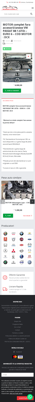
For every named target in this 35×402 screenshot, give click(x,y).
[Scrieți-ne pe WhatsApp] (30, 397)
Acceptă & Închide (25, 398)
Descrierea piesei (8, 101)
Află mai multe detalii (16, 393)
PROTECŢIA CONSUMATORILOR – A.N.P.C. (18, 341)
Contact (17, 330)
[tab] (17, 100)
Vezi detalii (27, 216)
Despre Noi (17, 321)
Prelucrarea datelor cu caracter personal (17, 336)
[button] (28, 56)
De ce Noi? (17, 327)
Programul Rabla (18, 324)
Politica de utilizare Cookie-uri (17, 339)
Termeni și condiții (17, 333)
